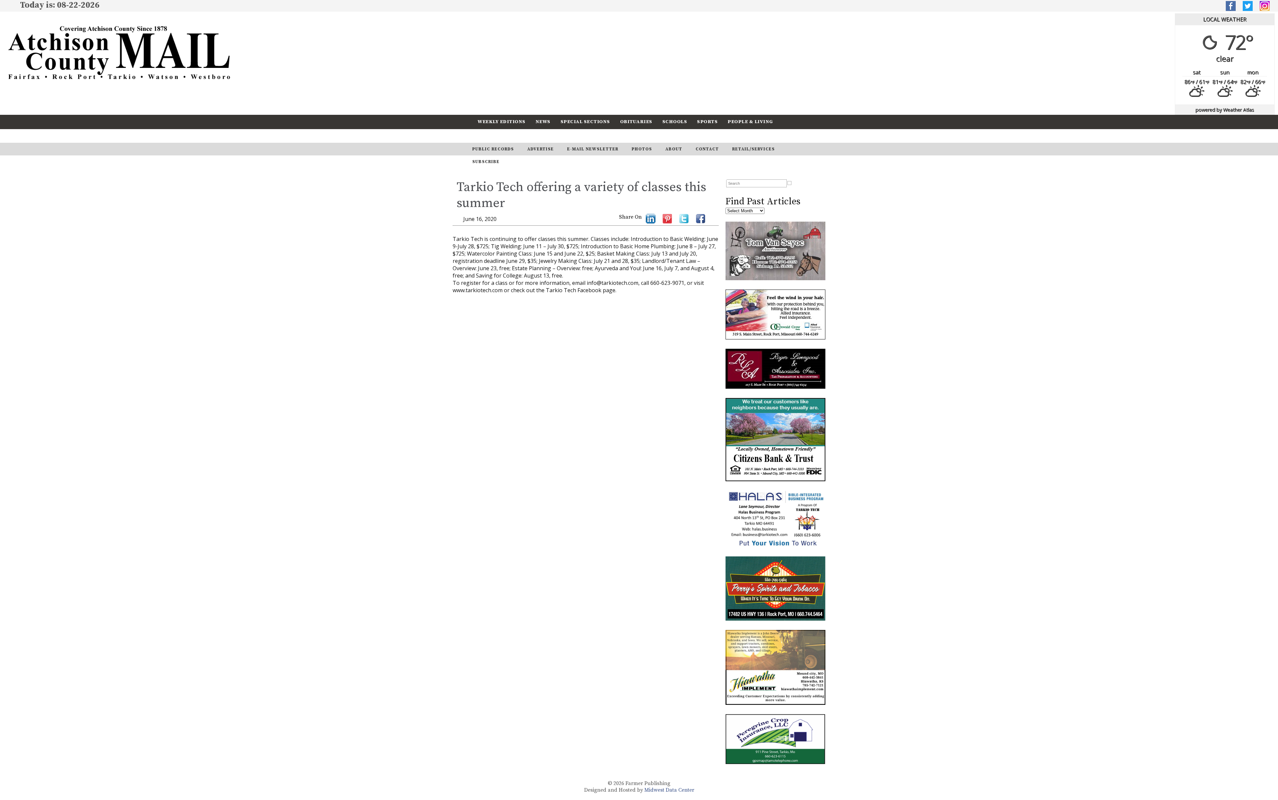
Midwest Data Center (669, 790)
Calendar (492, 135)
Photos (642, 149)
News (542, 121)
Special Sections (585, 121)
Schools (674, 121)
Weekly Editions (502, 121)
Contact (707, 149)
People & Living (750, 121)
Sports (707, 121)
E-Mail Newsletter (592, 149)
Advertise (540, 149)
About (673, 149)
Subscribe (530, 135)
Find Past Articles (763, 201)
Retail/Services (753, 149)
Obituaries (636, 121)
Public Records (493, 149)
